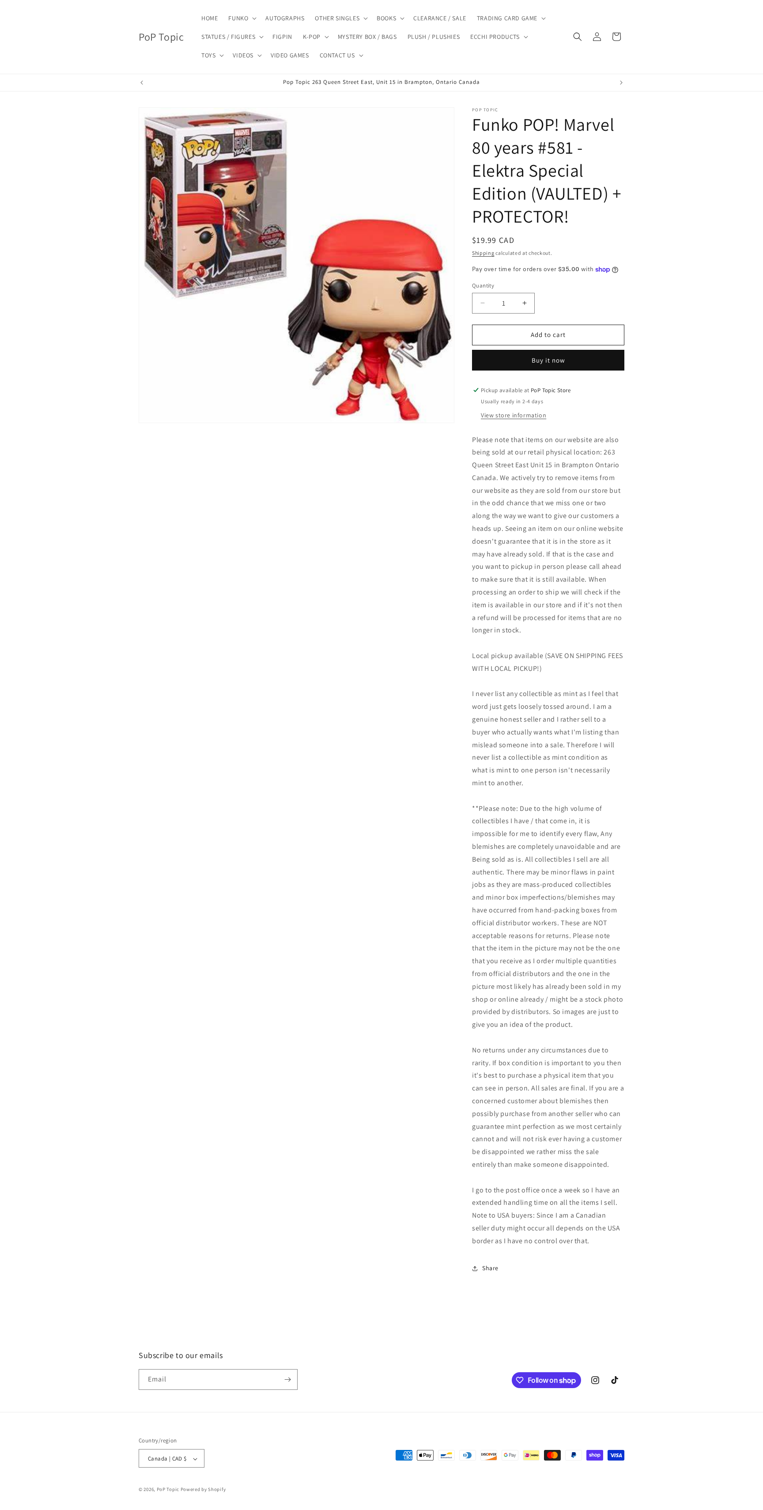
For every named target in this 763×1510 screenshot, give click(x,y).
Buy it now (548, 360)
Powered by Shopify (203, 1490)
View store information (513, 415)
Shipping (483, 253)
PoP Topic (168, 1490)
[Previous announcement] (141, 82)
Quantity (483, 285)
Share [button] (490, 1268)
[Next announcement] (621, 82)
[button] (241, 18)
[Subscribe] (287, 1379)
